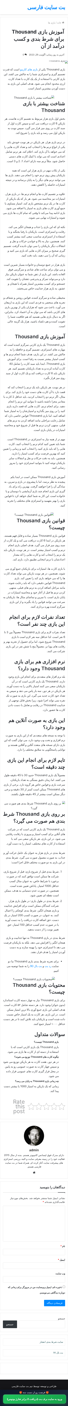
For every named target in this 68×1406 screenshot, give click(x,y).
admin (34, 1150)
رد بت (48, 966)
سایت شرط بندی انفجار (51, 1342)
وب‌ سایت (60, 1273)
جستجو (61, 1318)
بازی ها (51, 22)
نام (62, 1246)
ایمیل (61, 1259)
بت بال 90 (35, 966)
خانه (59, 22)
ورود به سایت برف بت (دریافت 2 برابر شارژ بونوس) (34, 1399)
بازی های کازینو (29, 69)
